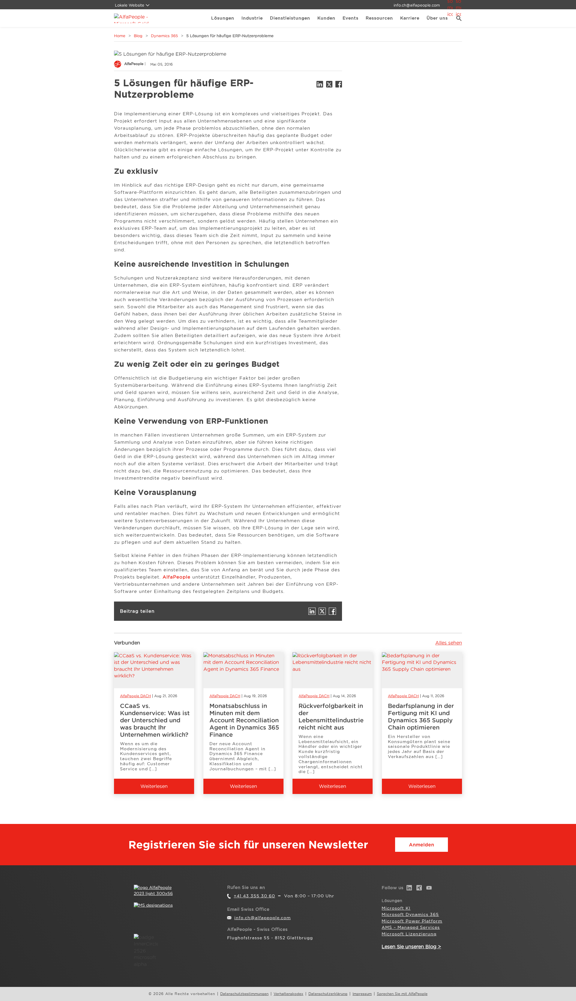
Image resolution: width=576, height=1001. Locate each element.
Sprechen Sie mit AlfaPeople (402, 994)
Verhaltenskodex (288, 994)
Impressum (362, 994)
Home (119, 36)
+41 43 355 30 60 (254, 895)
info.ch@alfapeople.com (417, 5)
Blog (138, 36)
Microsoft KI (396, 908)
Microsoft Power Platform (412, 921)
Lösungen (222, 18)
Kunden (326, 18)
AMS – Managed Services (411, 927)
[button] (457, 18)
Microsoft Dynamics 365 (410, 914)
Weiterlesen (154, 786)
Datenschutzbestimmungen (244, 994)
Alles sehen (448, 642)
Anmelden (421, 844)
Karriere (409, 18)
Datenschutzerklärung (327, 994)
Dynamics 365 (164, 36)
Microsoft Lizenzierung (409, 933)
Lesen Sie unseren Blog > (411, 946)
